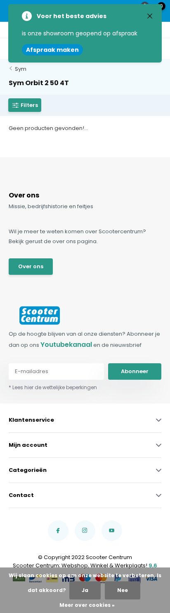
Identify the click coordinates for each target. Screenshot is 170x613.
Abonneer (135, 371)
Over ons (30, 266)
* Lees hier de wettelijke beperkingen (53, 387)
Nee (122, 590)
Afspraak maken (52, 50)
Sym (20, 69)
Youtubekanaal (66, 344)
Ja (85, 590)
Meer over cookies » (87, 604)
